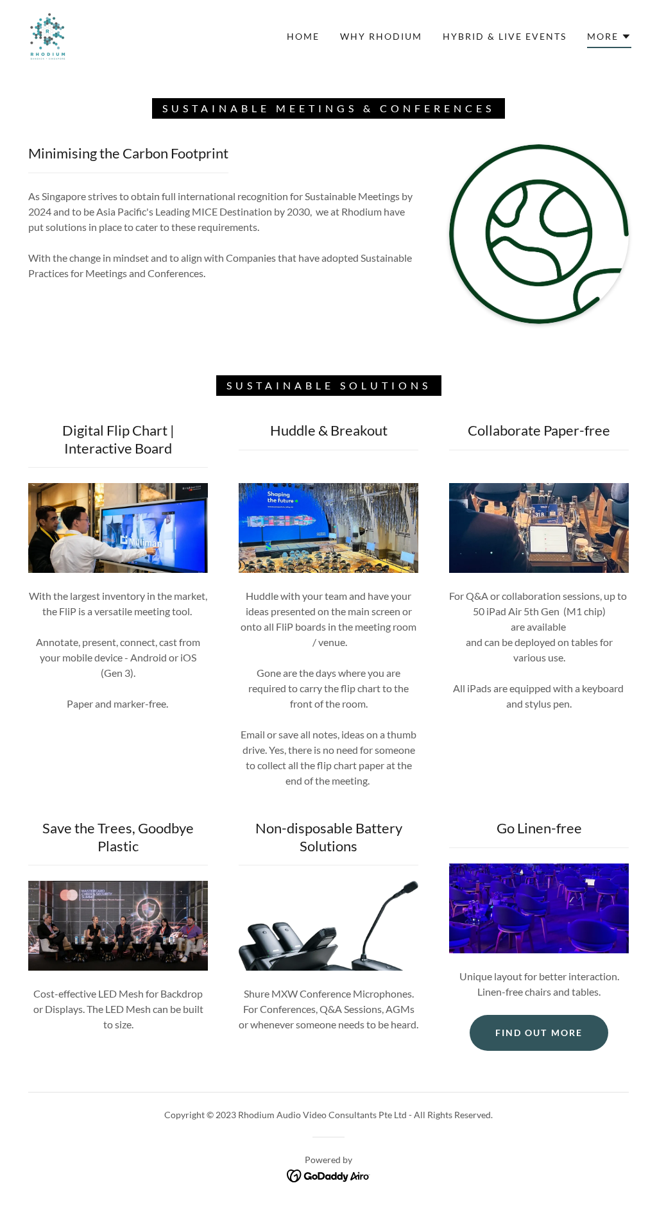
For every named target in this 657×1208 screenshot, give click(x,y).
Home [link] (303, 36)
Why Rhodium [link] (381, 36)
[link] (48, 35)
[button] (609, 38)
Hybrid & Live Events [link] (505, 36)
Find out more (538, 1032)
